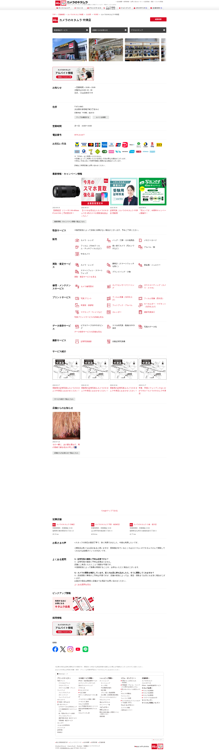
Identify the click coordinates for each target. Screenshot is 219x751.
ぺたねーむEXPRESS (63, 725)
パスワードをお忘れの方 (150, 697)
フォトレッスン (125, 696)
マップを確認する (82, 117)
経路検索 (158, 19)
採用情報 (126, 1)
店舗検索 (61, 14)
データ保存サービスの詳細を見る (88, 332)
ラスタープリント (64, 685)
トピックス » (104, 707)
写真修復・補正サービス (66, 720)
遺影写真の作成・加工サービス (68, 718)
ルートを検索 (101, 117)
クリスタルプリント (64, 683)
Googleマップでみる (109, 511)
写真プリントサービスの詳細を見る (89, 317)
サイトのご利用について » (151, 703)
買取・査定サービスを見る (85, 277)
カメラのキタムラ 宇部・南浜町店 (107, 524)
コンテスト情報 (125, 707)
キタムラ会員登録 (148, 690)
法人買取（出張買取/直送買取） (110, 695)
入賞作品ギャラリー (126, 710)
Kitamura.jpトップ (63, 674)
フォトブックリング (64, 697)
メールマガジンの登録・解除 (86, 699)
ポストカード (61, 699)
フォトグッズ (61, 727)
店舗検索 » (145, 678)
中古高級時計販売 (106, 688)
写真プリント (61, 681)
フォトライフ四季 (126, 698)
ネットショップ (104, 681)
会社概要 (119, 1)
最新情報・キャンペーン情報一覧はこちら (69, 221)
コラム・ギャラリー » (128, 678)
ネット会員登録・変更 (147, 1)
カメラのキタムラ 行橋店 (66, 524)
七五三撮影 (83, 692)
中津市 (96, 14)
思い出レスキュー (62, 704)
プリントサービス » (64, 678)
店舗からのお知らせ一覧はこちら (66, 453)
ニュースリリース (75, 742)
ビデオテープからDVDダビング (68, 707)
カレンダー (60, 723)
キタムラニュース (105, 699)
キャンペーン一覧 (105, 704)
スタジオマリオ (84, 690)
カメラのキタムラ (147, 681)
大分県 (88, 14)
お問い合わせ (135, 1)
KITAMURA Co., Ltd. (66, 748)
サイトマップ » (147, 700)
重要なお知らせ (104, 710)
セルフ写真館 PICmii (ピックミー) (88, 706)
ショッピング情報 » (106, 678)
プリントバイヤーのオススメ (108, 697)
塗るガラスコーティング (85, 685)
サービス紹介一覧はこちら (63, 399)
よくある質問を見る (82, 585)
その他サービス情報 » (85, 678)
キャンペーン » (105, 702)
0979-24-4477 (79, 135)
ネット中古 (104, 685)
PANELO (59, 732)
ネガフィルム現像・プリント (67, 688)
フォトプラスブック (64, 692)
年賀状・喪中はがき (64, 702)
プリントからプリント (65, 716)
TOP (54, 14)
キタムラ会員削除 (148, 695)
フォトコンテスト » (127, 705)
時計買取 (103, 690)
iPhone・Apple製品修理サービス (87, 681)
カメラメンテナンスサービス (86, 683)
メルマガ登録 (159, 1)
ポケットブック (63, 695)
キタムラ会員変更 (148, 693)
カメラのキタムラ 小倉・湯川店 (145, 524)
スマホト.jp (81, 688)
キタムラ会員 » (147, 688)
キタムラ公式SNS (83, 704)
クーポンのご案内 (83, 701)
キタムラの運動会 (126, 693)
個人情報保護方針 (62, 742)
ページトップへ (158, 739)
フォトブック (61, 690)
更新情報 (102, 716)
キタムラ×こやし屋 (84, 713)
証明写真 (59, 730)
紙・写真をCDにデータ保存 (67, 713)
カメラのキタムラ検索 (75, 14)
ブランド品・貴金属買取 (108, 692)
